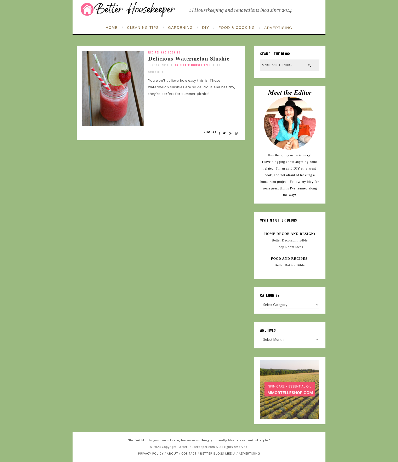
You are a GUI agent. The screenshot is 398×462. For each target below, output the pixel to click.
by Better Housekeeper (193, 65)
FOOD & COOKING (236, 28)
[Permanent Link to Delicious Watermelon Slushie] (113, 124)
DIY (205, 28)
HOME (112, 28)
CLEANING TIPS (143, 28)
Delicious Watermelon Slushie (188, 59)
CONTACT (189, 453)
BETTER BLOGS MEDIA (217, 453)
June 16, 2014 (158, 65)
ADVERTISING (278, 28)
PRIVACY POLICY (151, 453)
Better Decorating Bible (290, 240)
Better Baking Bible (290, 265)
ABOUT (172, 453)
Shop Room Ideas (290, 247)
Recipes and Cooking (164, 52)
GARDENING (180, 28)
